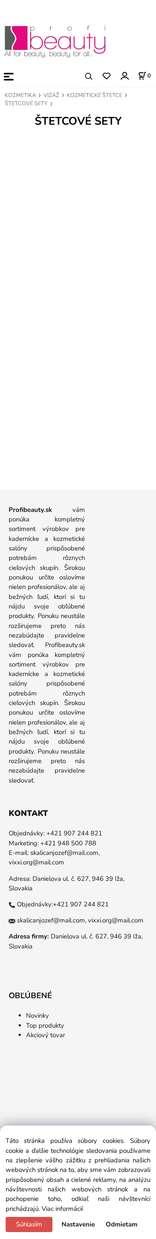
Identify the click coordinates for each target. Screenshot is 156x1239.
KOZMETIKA (20, 95)
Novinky (37, 1015)
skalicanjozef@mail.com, (65, 852)
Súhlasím (29, 1224)
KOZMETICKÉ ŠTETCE (94, 95)
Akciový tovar (45, 1035)
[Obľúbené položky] (106, 76)
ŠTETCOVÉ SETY (26, 103)
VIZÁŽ (51, 95)
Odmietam (121, 1224)
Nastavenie (78, 1224)
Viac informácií (62, 1208)
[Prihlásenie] (124, 75)
